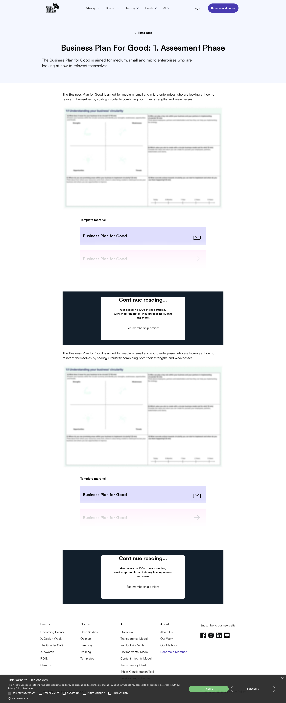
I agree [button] (209, 688)
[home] (52, 8)
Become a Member (223, 8)
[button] (93, 8)
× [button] (282, 678)
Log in (197, 8)
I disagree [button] (253, 688)
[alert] (143, 689)
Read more (28, 688)
